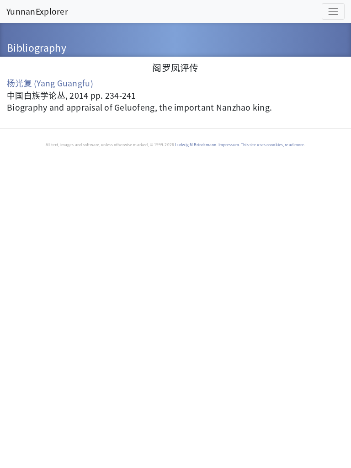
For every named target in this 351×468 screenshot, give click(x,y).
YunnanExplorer (37, 11)
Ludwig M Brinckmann (195, 144)
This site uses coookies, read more (272, 144)
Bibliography (36, 47)
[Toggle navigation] (333, 11)
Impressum (228, 144)
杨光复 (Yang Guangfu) (50, 83)
